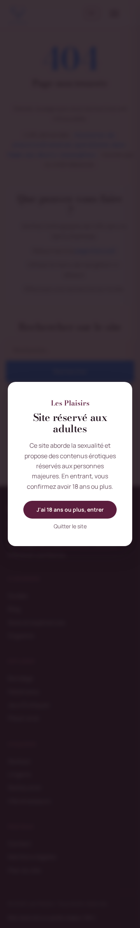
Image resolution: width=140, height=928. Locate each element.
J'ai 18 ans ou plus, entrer (70, 509)
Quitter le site (70, 526)
